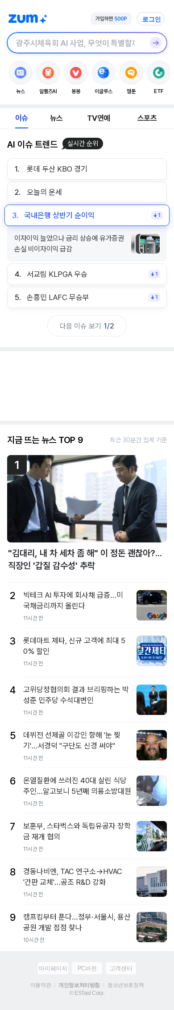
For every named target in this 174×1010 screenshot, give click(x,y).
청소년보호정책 (126, 985)
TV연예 (98, 118)
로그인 (151, 19)
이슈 (21, 118)
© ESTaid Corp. (87, 993)
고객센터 (121, 968)
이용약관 (40, 985)
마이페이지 (53, 968)
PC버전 (87, 968)
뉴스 (56, 118)
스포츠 (147, 118)
